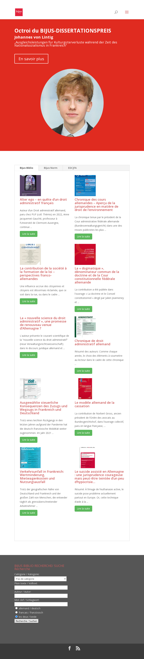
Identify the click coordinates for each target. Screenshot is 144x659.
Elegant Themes (62, 654)
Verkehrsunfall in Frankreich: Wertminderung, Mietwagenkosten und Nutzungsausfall (42, 476)
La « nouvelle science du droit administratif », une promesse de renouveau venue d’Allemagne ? (43, 323)
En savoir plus (31, 58)
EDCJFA (72, 167)
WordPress (97, 654)
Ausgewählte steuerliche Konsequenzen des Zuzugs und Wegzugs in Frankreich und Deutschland (43, 407)
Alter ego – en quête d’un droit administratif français (43, 201)
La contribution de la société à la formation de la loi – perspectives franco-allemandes (43, 273)
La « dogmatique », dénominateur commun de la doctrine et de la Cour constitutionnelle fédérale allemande (97, 275)
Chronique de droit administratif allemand (92, 342)
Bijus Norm (50, 167)
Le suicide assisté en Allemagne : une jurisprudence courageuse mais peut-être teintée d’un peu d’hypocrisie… (99, 476)
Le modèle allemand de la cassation (94, 404)
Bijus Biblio (26, 167)
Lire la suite (28, 233)
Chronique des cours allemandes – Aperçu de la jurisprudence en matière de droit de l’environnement (96, 204)
